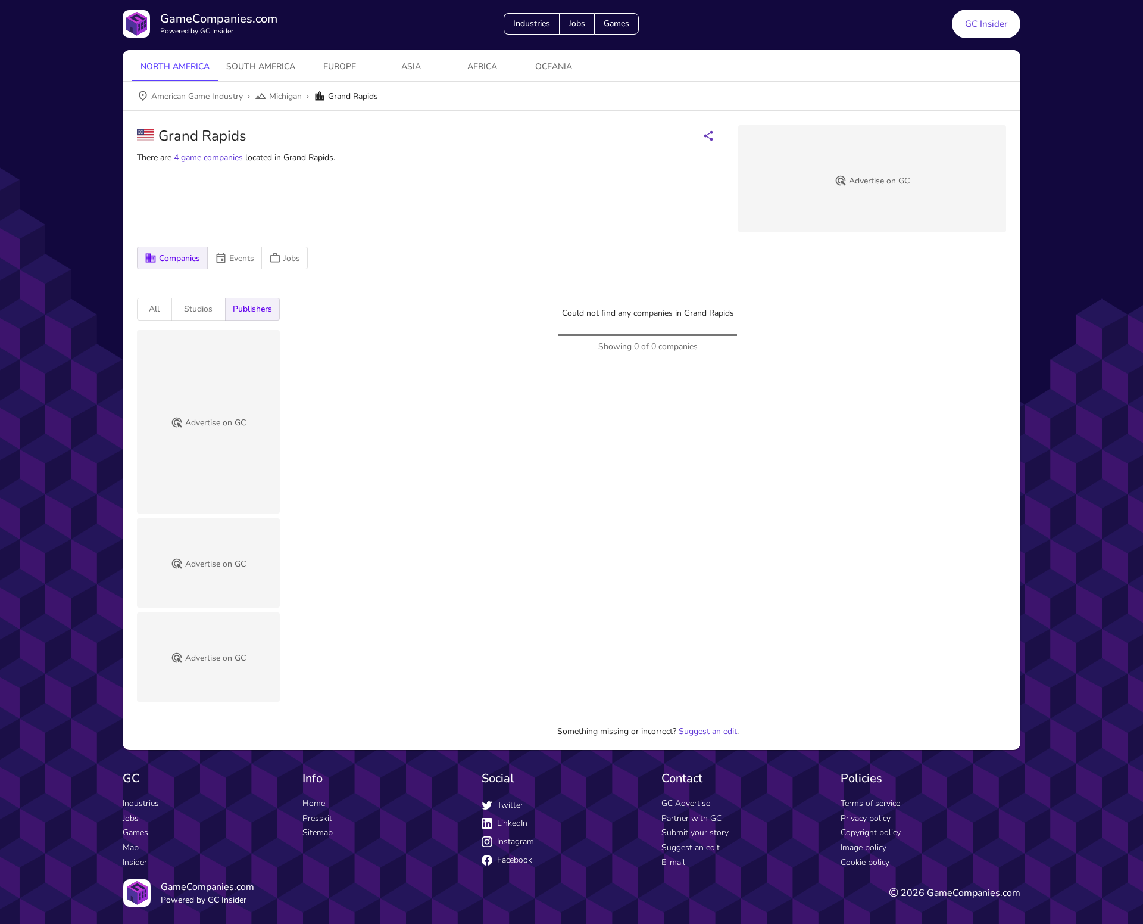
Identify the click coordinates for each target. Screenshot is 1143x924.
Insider (135, 862)
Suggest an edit (708, 731)
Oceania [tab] (553, 66)
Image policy (863, 847)
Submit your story (695, 832)
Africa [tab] (482, 66)
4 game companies (208, 157)
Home (313, 803)
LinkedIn (512, 823)
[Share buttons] (708, 136)
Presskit (317, 818)
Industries (531, 23)
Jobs (577, 23)
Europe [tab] (339, 66)
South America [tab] (260, 66)
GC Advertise (685, 803)
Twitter (510, 805)
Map (131, 847)
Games (616, 23)
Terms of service (870, 803)
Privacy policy (866, 818)
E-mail (673, 862)
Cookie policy (865, 862)
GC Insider (986, 24)
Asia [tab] (411, 66)
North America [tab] (175, 66)
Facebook (514, 860)
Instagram (515, 841)
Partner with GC (691, 818)
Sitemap (317, 832)
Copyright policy (871, 832)
